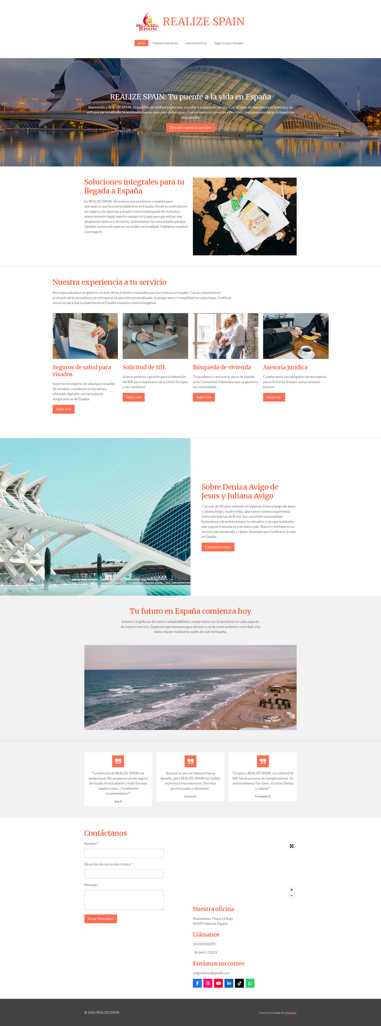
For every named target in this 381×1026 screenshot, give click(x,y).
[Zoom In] (292, 890)
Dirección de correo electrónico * (108, 864)
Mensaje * (91, 885)
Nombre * (91, 843)
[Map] (245, 871)
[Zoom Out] (292, 896)
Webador (291, 1012)
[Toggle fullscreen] (292, 846)
